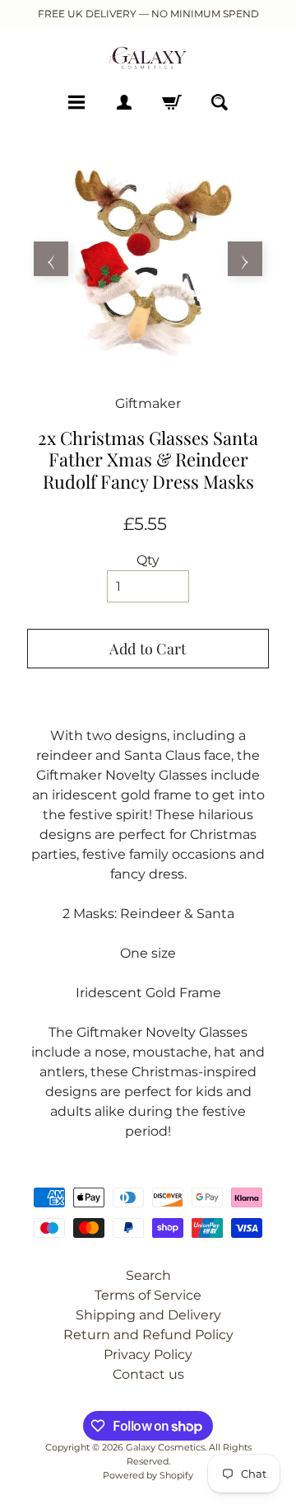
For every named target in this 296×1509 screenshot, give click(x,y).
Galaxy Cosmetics (165, 1447)
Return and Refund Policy (148, 1335)
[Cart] (171, 102)
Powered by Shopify (148, 1475)
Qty (148, 560)
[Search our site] (219, 102)
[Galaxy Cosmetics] (148, 57)
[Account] (124, 102)
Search (148, 1275)
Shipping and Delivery (148, 1315)
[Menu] (76, 102)
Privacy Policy (148, 1354)
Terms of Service (148, 1295)
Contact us (148, 1374)
